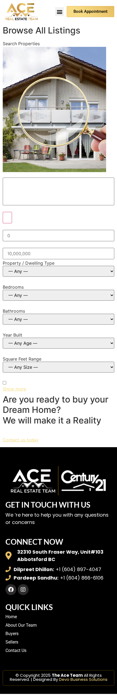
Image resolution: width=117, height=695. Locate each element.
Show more (14, 389)
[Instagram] (23, 589)
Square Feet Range (22, 359)
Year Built (12, 335)
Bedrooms (13, 287)
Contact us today (21, 440)
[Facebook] (10, 589)
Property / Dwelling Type (28, 263)
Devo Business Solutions (83, 679)
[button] (59, 11)
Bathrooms (14, 311)
